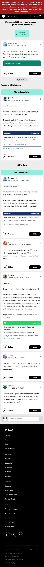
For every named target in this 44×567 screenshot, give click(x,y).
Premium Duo (10, 513)
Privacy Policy (8, 553)
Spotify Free (9, 526)
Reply (35, 73)
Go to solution (23, 34)
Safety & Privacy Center (15, 550)
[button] (40, 44)
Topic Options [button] (21, 80)
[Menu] (40, 16)
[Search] (30, 16)
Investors (8, 472)
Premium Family (10, 518)
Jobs (6, 444)
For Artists (8, 458)
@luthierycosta (11, 106)
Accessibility (15, 556)
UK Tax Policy (20, 559)
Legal (6, 550)
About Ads (8, 556)
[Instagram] (7, 534)
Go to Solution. (15, 63)
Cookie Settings (17, 553)
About (7, 440)
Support (8, 486)
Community (11, 16)
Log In (35, 16)
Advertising (9, 467)
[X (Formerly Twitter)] (13, 534)
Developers (9, 463)
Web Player (9, 490)
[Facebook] (20, 534)
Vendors (8, 476)
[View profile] (5, 44)
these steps (27, 9)
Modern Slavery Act (10, 559)
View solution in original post (13, 148)
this (26, 309)
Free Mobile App (11, 495)
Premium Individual (11, 509)
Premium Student (11, 522)
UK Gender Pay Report (11, 563)
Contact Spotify (10, 499)
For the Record (10, 448)
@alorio (9, 283)
